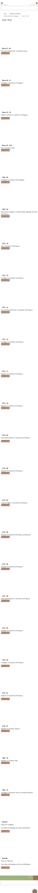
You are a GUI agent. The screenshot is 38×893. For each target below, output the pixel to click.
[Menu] (2, 3)
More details (5, 53)
